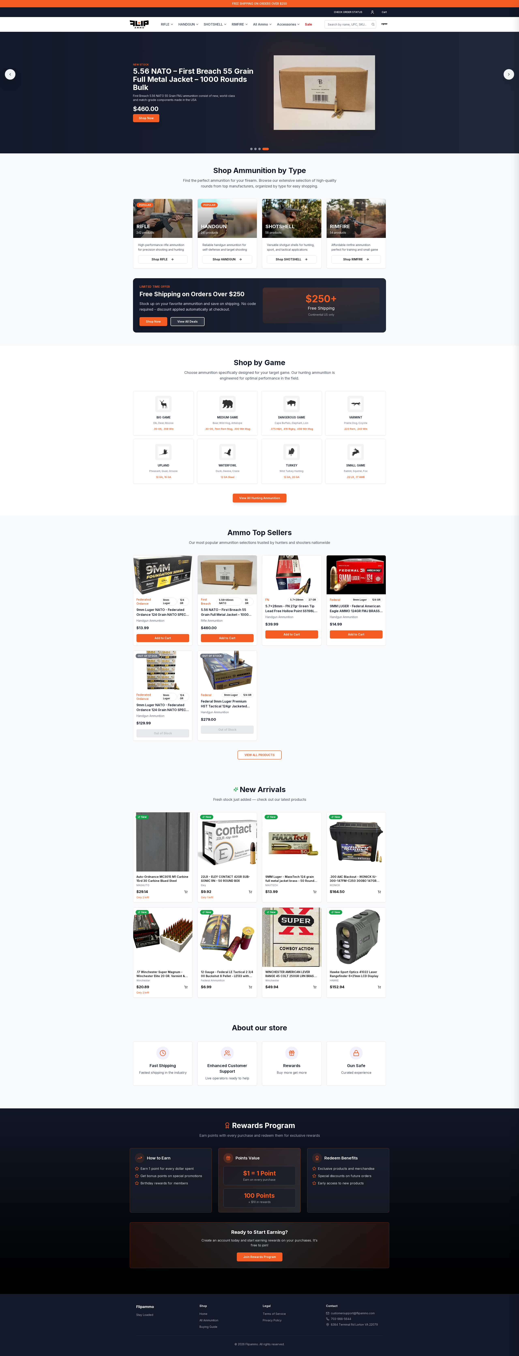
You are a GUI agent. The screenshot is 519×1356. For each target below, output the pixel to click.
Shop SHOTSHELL (288, 259)
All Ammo (260, 24)
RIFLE (165, 24)
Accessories (286, 24)
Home (203, 1313)
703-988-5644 (341, 1319)
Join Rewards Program (259, 1257)
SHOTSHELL (213, 24)
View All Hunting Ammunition (259, 498)
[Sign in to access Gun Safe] (384, 24)
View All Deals (187, 321)
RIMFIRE (238, 24)
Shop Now (146, 118)
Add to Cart (163, 638)
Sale (308, 24)
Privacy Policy (272, 1320)
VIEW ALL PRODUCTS (259, 755)
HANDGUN (186, 24)
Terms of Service (274, 1313)
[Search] (373, 24)
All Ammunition (208, 1320)
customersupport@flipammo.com (353, 1313)
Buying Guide (208, 1326)
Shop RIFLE (159, 259)
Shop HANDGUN (224, 259)
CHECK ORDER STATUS (348, 12)
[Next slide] (509, 74)
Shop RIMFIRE (353, 259)
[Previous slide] (10, 74)
